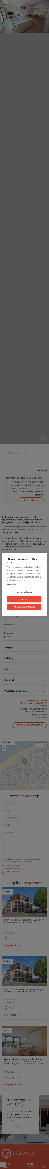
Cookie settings (24, 592)
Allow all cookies (24, 607)
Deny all (24, 599)
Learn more (11, 584)
